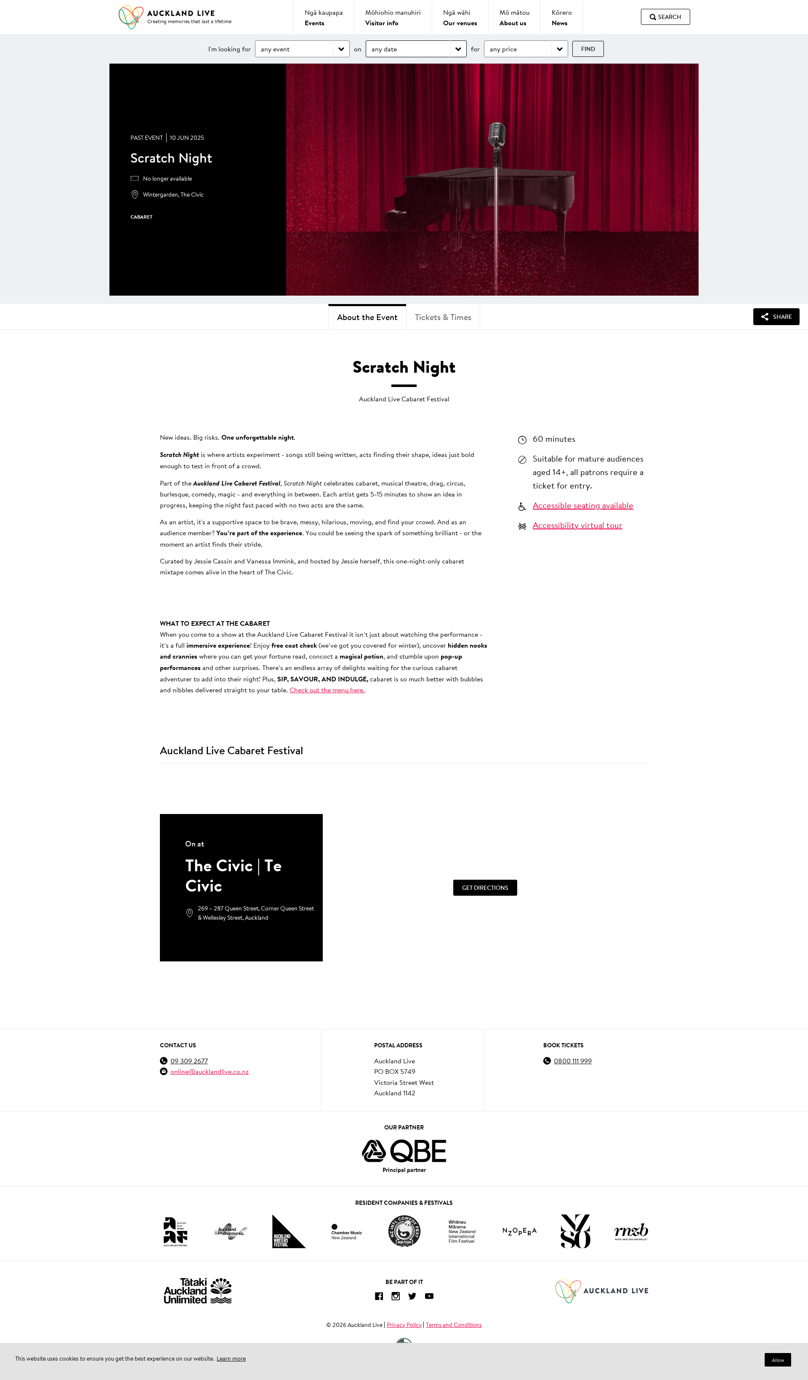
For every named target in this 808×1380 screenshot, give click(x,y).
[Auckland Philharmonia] (231, 1231)
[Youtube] (429, 1297)
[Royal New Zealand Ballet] (631, 1231)
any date (384, 48)
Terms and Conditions (454, 1325)
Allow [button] (778, 1360)
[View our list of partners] (404, 1151)
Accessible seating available (583, 504)
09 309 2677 (189, 1060)
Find (588, 49)
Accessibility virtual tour (577, 524)
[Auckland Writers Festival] (289, 1231)
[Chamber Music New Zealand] (347, 1231)
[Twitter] (412, 1297)
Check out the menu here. (327, 689)
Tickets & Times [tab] (443, 317)
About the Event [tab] (367, 317)
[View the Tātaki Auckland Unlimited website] (198, 1290)
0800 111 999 (573, 1060)
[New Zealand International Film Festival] (462, 1231)
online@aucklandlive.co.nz (209, 1071)
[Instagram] (395, 1297)
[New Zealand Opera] (520, 1232)
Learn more (231, 1358)
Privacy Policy (404, 1325)
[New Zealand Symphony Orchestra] (575, 1231)
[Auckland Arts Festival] (175, 1231)
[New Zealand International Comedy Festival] (404, 1231)
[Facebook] (379, 1297)
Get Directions (485, 888)
